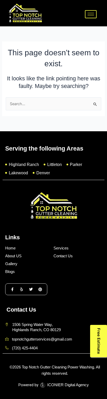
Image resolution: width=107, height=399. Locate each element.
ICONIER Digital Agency (67, 385)
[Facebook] (12, 289)
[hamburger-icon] (91, 14)
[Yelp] (21, 289)
